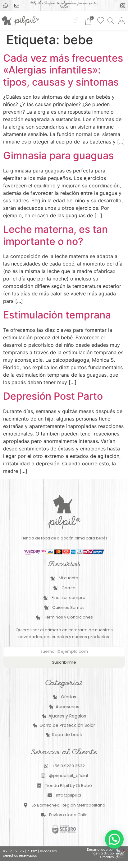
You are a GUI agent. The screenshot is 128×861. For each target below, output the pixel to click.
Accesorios (67, 706)
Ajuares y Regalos (67, 716)
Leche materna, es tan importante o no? (55, 235)
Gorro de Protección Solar (67, 725)
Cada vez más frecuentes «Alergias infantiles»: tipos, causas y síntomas (63, 70)
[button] (76, 20)
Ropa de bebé (67, 735)
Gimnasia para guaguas (58, 155)
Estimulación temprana (57, 315)
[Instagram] (123, 5)
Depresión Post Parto (53, 396)
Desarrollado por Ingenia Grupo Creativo (100, 853)
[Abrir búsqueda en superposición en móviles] (110, 20)
